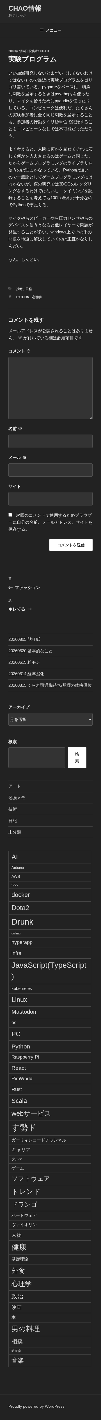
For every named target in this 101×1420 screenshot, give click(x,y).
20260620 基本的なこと (30, 650)
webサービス (31, 1113)
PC (16, 1034)
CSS (15, 885)
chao (44, 51)
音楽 (18, 1360)
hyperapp (22, 942)
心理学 (37, 297)
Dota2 (20, 907)
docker (21, 894)
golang (16, 933)
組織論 (16, 1350)
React (19, 1068)
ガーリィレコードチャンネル (39, 1140)
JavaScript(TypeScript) (49, 971)
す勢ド (24, 1127)
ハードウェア (24, 1215)
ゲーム (18, 1168)
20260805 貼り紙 (24, 639)
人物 (17, 1235)
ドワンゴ (24, 1204)
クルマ (17, 1159)
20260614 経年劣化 (26, 673)
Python (22, 297)
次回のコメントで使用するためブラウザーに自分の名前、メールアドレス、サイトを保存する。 (50, 522)
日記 (29, 289)
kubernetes (22, 988)
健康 (19, 1247)
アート (14, 786)
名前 (15, 428)
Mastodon (24, 1012)
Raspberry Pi (25, 1057)
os (14, 1022)
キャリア (21, 1149)
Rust (17, 1089)
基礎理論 (20, 1259)
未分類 (14, 832)
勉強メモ (16, 797)
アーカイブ (18, 707)
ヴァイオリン (24, 1224)
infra (16, 953)
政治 (17, 1296)
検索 (12, 741)
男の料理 (26, 1329)
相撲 (17, 1341)
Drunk (22, 921)
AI (15, 857)
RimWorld (22, 1078)
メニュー (53, 30)
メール (17, 457)
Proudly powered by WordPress (36, 1406)
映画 (17, 1307)
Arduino (18, 868)
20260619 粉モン (24, 662)
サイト (14, 486)
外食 (18, 1270)
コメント (19, 351)
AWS (16, 876)
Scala (19, 1100)
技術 (19, 289)
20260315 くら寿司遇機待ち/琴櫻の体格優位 (50, 685)
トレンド (26, 1191)
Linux (19, 999)
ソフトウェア (31, 1178)
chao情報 (25, 8)
